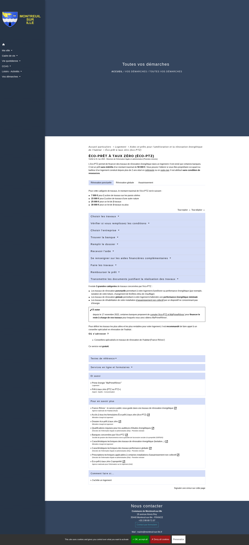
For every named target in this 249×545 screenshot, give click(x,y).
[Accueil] (22, 21)
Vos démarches (136, 71)
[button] (22, 45)
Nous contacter (147, 506)
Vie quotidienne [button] (10, 61)
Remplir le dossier (103, 244)
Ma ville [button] (6, 50)
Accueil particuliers (100, 147)
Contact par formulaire (147, 525)
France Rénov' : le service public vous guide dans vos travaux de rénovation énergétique (134, 408)
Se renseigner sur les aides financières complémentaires (130, 258)
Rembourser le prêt (104, 272)
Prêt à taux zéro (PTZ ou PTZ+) (106, 389)
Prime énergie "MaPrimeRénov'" (107, 383)
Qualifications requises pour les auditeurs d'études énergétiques (123, 428)
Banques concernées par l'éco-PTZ (110, 435)
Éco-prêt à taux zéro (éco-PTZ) (123, 150)
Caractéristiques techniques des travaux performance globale (122, 448)
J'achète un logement (102, 480)
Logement (121, 147)
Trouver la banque (103, 237)
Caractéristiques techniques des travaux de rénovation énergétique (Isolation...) (130, 441)
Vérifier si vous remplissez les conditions (119, 223)
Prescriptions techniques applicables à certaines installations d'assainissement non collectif (136, 455)
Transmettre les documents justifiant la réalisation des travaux (133, 279)
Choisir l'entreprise (104, 230)
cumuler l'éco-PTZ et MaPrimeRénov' (167, 314)
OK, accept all (141, 539)
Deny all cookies (161, 539)
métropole (149, 170)
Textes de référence (103, 358)
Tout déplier (198, 210)
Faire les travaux (103, 265)
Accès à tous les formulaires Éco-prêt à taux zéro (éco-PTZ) (121, 415)
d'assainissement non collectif (150, 300)
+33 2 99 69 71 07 (147, 520)
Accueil (117, 71)
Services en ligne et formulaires (111, 367)
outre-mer (165, 170)
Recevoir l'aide (101, 251)
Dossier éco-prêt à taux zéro (106, 421)
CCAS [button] (5, 66)
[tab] (101, 182)
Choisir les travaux (104, 216)
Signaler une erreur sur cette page (189, 488)
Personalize (178, 539)
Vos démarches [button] (10, 76)
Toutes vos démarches (165, 71)
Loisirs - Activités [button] (11, 71)
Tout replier (184, 210)
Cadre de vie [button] (9, 55)
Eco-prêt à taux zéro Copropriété (108, 461)
